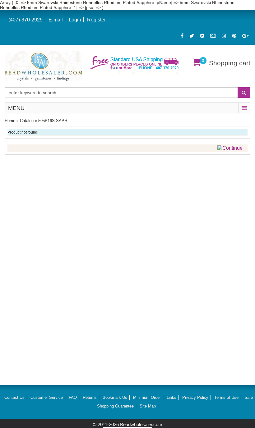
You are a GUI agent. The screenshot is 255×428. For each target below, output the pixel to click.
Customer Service (46, 397)
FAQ (73, 397)
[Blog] (213, 36)
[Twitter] (191, 36)
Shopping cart (229, 62)
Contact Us (14, 397)
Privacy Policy (195, 397)
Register (96, 19)
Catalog (27, 120)
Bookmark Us (115, 397)
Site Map (148, 406)
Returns (90, 397)
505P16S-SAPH (52, 120)
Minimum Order (147, 397)
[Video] (202, 36)
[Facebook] (182, 36)
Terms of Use (226, 397)
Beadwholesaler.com (141, 424)
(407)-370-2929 (25, 19)
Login (75, 19)
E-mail (56, 19)
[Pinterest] (234, 36)
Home (10, 120)
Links (171, 397)
